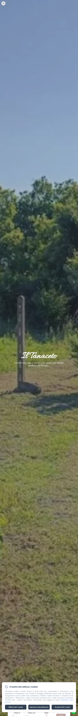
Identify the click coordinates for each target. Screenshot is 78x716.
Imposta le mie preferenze (39, 707)
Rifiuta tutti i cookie (16, 707)
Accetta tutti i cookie (62, 707)
